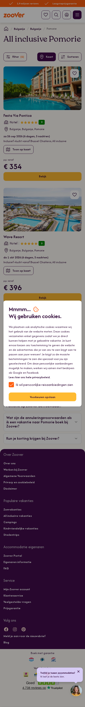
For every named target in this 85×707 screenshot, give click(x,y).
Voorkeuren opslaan (42, 397)
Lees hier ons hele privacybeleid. (29, 377)
